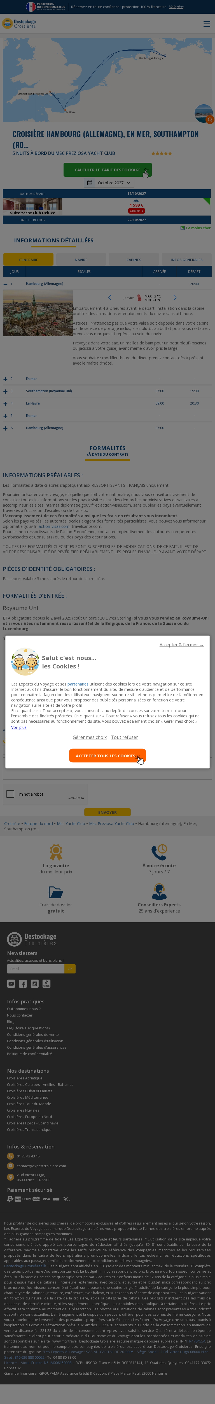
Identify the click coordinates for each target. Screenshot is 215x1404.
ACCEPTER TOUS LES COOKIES (105, 755)
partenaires (77, 684)
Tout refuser (124, 737)
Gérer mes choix (90, 737)
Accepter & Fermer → (182, 645)
